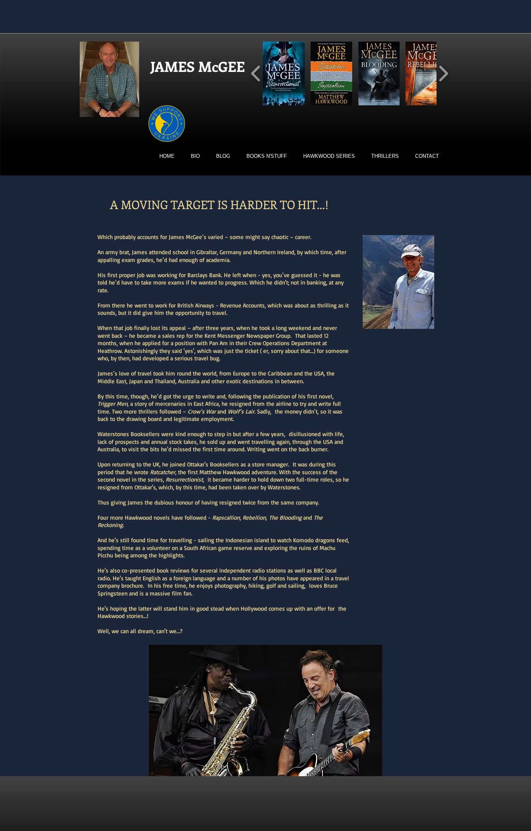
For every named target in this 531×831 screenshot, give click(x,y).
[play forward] (443, 73)
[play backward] (256, 73)
